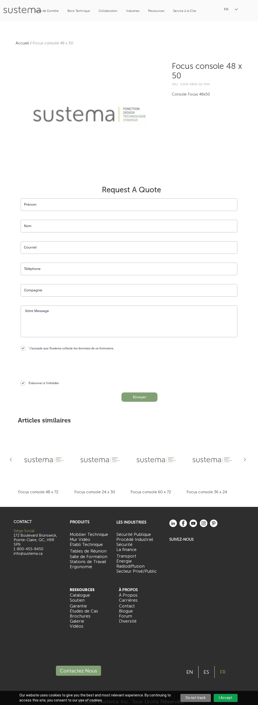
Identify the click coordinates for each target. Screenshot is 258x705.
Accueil (22, 43)
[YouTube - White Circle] (193, 523)
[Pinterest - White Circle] (213, 523)
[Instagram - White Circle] (203, 523)
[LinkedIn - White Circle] (173, 523)
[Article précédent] (11, 459)
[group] (128, 464)
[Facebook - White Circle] (183, 523)
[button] (47, 10)
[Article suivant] (245, 459)
